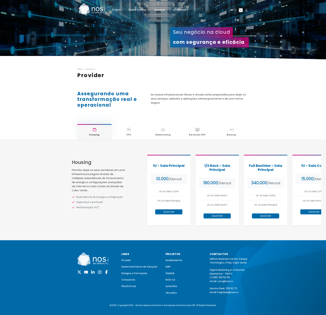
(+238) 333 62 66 (220, 277)
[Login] (246, 10)
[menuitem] (140, 260)
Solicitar (168, 211)
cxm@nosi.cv (225, 281)
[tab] (94, 131)
